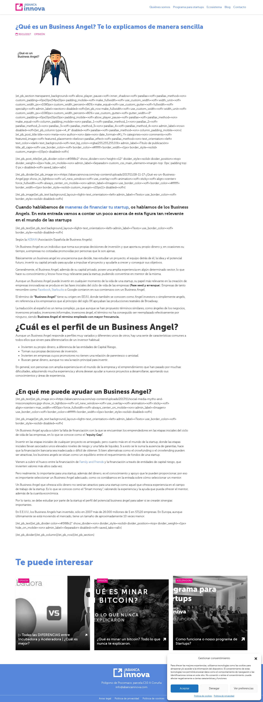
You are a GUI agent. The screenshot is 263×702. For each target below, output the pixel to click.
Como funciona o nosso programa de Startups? (206, 641)
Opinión (39, 34)
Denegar (214, 688)
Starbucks (58, 289)
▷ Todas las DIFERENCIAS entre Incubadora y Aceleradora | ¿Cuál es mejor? (48, 639)
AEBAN (32, 239)
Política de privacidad (224, 696)
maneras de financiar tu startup (97, 207)
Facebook (44, 289)
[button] (256, 658)
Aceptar (184, 688)
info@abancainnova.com (131, 687)
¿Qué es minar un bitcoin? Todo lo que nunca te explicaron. (128, 641)
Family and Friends (91, 462)
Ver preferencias (244, 688)
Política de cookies (203, 696)
